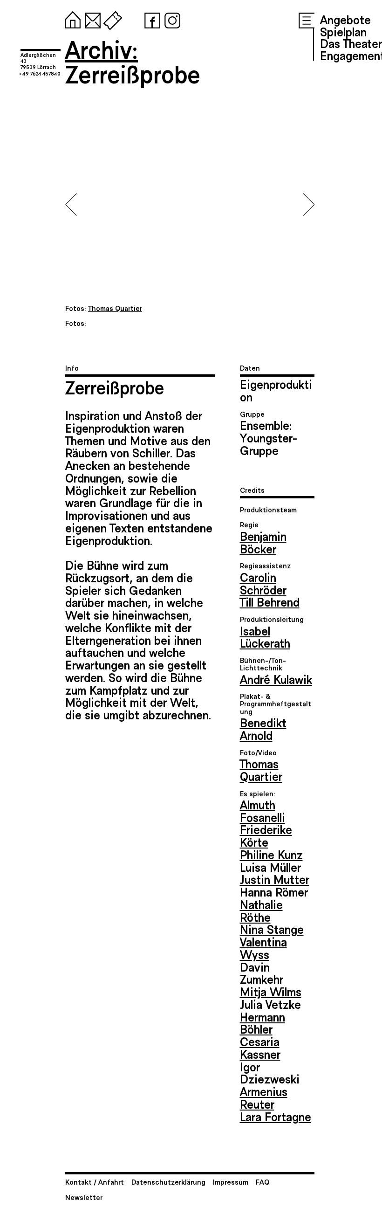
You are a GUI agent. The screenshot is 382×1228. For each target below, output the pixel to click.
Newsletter (83, 1197)
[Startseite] (70, 18)
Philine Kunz (271, 854)
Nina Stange (272, 928)
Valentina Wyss (263, 947)
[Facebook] (150, 18)
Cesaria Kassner (260, 1047)
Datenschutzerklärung (168, 1181)
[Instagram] (170, 18)
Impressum (230, 1181)
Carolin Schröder (263, 583)
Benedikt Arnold (263, 728)
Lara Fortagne (275, 1116)
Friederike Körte (266, 835)
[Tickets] (111, 18)
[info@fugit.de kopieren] (91, 18)
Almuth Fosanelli (262, 810)
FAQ (262, 1181)
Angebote (345, 19)
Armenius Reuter (263, 1097)
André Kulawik (276, 678)
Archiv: (101, 49)
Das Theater (351, 42)
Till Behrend (270, 601)
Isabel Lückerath (265, 636)
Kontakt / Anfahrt (94, 1181)
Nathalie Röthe (261, 910)
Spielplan (343, 31)
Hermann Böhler (262, 1022)
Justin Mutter (274, 878)
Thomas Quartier (261, 769)
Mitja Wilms (270, 991)
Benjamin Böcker (263, 542)
